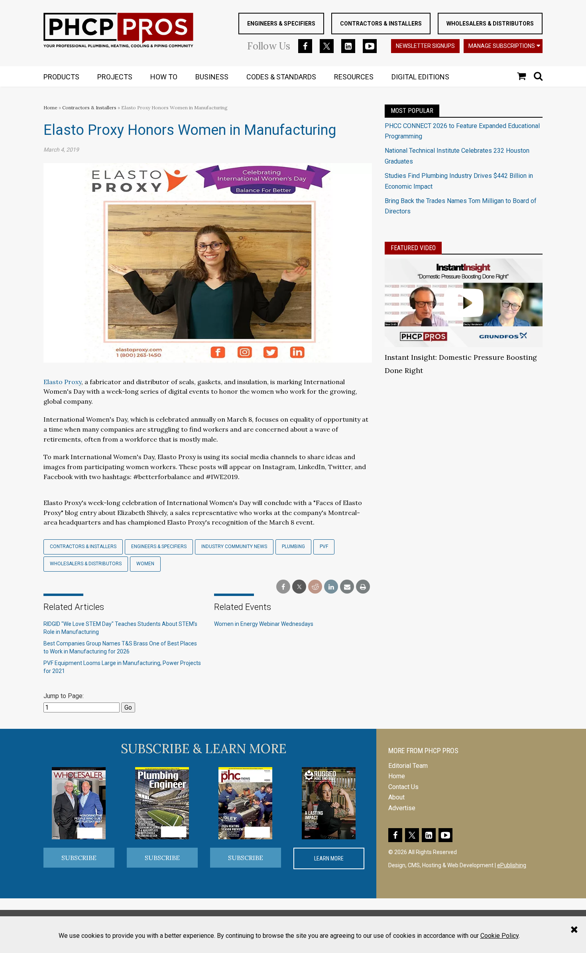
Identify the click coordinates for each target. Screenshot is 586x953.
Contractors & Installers (381, 23)
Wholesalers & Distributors (490, 23)
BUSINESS (211, 77)
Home (50, 107)
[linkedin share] (331, 587)
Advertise (401, 808)
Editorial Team (408, 766)
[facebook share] (283, 587)
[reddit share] (315, 587)
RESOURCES (354, 77)
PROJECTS (114, 77)
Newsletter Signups (425, 46)
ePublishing (511, 865)
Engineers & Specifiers (281, 23)
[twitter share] (299, 587)
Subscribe (78, 858)
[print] (363, 587)
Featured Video (413, 248)
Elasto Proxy (62, 382)
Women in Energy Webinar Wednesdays (263, 624)
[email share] (347, 587)
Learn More (329, 858)
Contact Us (403, 787)
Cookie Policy (499, 935)
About (396, 797)
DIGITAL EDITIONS (420, 77)
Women (145, 563)
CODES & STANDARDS (281, 77)
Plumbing (293, 546)
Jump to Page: (63, 696)
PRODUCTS (61, 77)
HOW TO (163, 77)
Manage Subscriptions (501, 46)
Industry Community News (234, 546)
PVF (324, 546)
